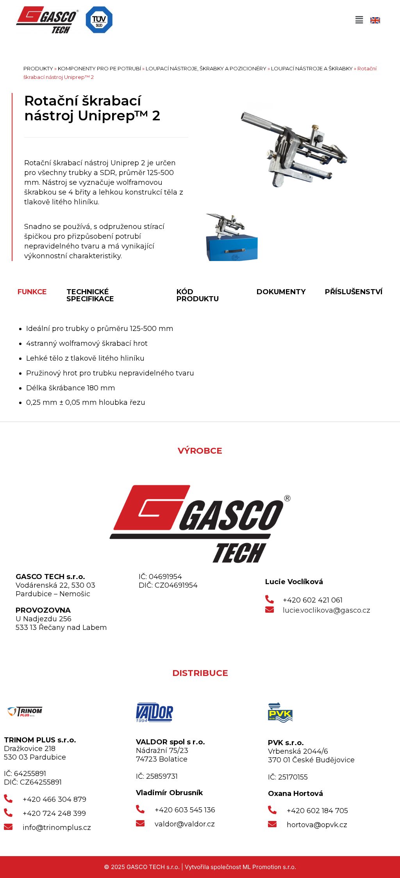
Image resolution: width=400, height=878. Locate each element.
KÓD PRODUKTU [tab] (198, 295)
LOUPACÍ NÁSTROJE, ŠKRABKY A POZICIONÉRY (206, 68)
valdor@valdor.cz (185, 824)
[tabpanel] (200, 366)
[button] (359, 20)
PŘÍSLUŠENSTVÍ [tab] (353, 292)
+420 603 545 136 (185, 810)
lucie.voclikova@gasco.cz (326, 610)
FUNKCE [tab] (32, 292)
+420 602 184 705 (317, 810)
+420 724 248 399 (54, 813)
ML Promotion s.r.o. (269, 867)
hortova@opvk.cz (317, 825)
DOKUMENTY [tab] (281, 292)
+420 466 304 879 (54, 799)
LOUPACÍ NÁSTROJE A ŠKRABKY (312, 68)
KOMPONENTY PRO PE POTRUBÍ (99, 68)
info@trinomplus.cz (57, 827)
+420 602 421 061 (313, 600)
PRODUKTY (38, 68)
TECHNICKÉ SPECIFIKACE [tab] (90, 295)
